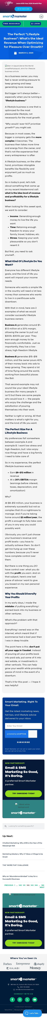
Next (42, 887)
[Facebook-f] (12, 999)
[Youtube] (34, 999)
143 (32, 885)
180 (42, 885)
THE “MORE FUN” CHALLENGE (15, 865)
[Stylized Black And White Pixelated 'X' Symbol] (27, 999)
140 (20, 885)
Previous (9, 885)
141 (24, 885)
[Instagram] (19, 999)
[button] (41, 17)
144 (36, 885)
